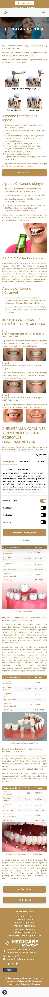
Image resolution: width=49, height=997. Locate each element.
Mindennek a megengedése (24, 532)
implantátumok (17, 769)
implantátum (13, 640)
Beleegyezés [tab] (8, 461)
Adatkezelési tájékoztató (17, 981)
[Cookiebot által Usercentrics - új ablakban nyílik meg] (36, 455)
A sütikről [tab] (40, 461)
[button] (24, 172)
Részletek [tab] (24, 461)
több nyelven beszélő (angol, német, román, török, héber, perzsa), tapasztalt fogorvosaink (24, 873)
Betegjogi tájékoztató (30, 984)
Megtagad (24, 540)
